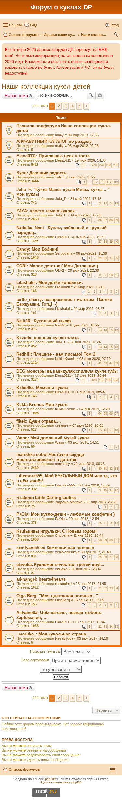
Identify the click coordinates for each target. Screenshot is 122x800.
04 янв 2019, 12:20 (94, 409)
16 (116, 330)
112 (95, 182)
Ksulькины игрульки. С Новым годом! (56, 531)
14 (105, 330)
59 (105, 540)
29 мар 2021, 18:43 (89, 287)
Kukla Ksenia (65, 359)
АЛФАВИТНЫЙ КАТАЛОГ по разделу (54, 141)
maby (59, 135)
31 (100, 588)
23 (105, 203)
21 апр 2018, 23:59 (101, 502)
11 (116, 275)
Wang (59, 442)
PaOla (60, 519)
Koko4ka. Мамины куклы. (43, 387)
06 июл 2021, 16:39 (91, 253)
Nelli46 (60, 325)
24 (111, 203)
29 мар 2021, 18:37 (89, 309)
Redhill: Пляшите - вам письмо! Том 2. (56, 354)
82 (111, 468)
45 (116, 363)
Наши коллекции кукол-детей (46, 86)
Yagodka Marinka (68, 502)
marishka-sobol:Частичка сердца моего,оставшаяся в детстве (50, 457)
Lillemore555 (65, 485)
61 (116, 540)
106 (115, 380)
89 (116, 220)
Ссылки (15, 25)
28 (116, 557)
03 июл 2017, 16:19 (92, 638)
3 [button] (66, 106)
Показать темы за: (45, 651)
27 (111, 557)
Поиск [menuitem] (117, 35)
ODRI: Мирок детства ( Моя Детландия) (57, 266)
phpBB (50, 779)
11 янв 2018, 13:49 (88, 535)
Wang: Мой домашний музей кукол (52, 438)
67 (116, 413)
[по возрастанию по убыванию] (61, 669)
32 (100, 258)
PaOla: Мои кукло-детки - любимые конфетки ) (65, 514)
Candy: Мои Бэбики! (37, 249)
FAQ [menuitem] (33, 25)
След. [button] (86, 106)
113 (102, 182)
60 (111, 540)
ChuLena (62, 535)
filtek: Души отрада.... (38, 421)
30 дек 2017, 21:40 (96, 552)
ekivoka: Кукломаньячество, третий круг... (60, 564)
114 (109, 182)
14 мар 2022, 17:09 (85, 215)
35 (116, 258)
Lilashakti (62, 287)
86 (100, 220)
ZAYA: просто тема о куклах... (47, 210)
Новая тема (16, 95)
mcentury (62, 464)
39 (111, 241)
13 (100, 330)
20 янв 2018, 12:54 (84, 519)
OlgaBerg (62, 600)
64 (100, 413)
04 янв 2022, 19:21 (90, 237)
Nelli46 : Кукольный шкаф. (44, 320)
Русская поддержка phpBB (61, 782)
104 (101, 380)
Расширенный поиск (100, 95)
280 (108, 165)
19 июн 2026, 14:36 (90, 160)
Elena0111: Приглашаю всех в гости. (53, 156)
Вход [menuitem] (115, 25)
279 (101, 165)
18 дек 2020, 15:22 (84, 325)
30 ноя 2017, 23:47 (86, 569)
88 (111, 220)
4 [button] (73, 106)
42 (100, 363)
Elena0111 (63, 160)
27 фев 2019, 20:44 (90, 375)
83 (116, 468)
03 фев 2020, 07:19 (95, 359)
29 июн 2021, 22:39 (83, 270)
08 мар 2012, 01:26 (83, 146)
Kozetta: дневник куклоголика (47, 337)
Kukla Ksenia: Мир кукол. (42, 404)
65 (105, 413)
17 (111, 430)
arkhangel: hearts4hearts (41, 579)
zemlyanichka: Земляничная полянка (55, 547)
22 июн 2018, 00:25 (89, 464)
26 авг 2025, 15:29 (80, 177)
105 (108, 380)
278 (94, 165)
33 (105, 258)
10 (111, 275)
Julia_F (60, 199)
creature (61, 425)
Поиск (91, 95)
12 (116, 490)
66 (111, 413)
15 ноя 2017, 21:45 (91, 583)
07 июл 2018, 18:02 (87, 425)
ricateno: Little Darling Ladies (46, 497)
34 (111, 258)
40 (116, 241)
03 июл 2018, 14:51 (83, 442)
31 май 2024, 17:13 (85, 199)
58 (100, 540)
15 (111, 330)
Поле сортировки (35, 660)
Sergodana (63, 253)
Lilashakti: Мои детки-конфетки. (49, 282)
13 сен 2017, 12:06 (90, 622)
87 (105, 220)
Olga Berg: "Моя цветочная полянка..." (57, 595)
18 (116, 430)
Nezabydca (64, 638)
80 (100, 468)
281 (115, 165)
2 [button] (59, 106)
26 (105, 557)
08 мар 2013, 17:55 (83, 135)
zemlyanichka (66, 552)
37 (100, 241)
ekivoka (61, 569)
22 (100, 203)
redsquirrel (63, 583)
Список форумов (24, 769)
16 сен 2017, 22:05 (89, 600)
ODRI (59, 270)
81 (105, 468)
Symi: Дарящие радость (41, 172)
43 (105, 363)
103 (94, 380)
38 (105, 241)
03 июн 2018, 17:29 (94, 485)
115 (116, 182)
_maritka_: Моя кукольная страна (51, 634)
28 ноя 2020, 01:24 (85, 342)
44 (111, 363)
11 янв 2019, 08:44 (90, 392)
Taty (58, 177)
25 (116, 203)
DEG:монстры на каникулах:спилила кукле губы (67, 371)
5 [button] (79, 106)
